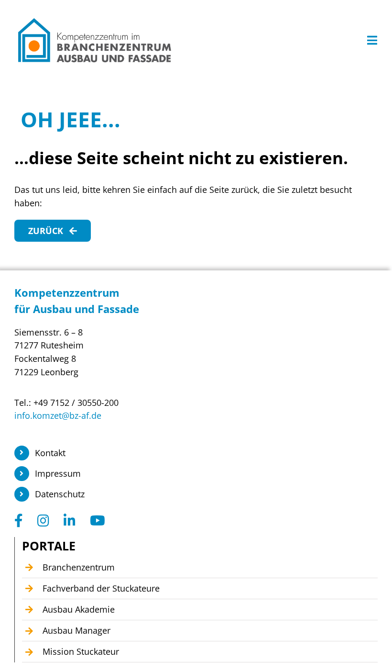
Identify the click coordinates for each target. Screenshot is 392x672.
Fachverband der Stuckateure (101, 588)
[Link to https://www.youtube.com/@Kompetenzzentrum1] (97, 520)
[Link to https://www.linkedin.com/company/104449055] (70, 520)
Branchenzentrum (79, 567)
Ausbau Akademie (79, 609)
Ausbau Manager (76, 630)
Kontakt (50, 453)
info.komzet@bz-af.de (57, 415)
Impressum (58, 473)
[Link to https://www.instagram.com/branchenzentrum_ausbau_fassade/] (43, 520)
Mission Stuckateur (81, 651)
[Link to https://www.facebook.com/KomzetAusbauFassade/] (18, 520)
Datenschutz (60, 494)
